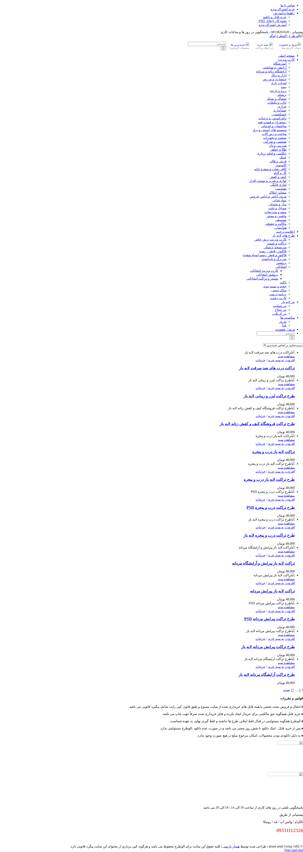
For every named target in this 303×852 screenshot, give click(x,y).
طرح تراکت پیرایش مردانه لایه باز (268, 647)
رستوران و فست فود (272, 122)
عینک (283, 157)
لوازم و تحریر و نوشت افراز (268, 180)
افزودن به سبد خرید (281, 360)
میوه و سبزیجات (275, 212)
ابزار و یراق (279, 75)
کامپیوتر (281, 165)
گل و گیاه (280, 173)
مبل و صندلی (278, 204)
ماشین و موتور (277, 216)
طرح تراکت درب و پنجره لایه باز (269, 535)
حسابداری (280, 110)
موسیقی (281, 220)
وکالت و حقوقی (276, 223)
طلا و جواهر (278, 149)
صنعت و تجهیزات (275, 137)
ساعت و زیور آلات (274, 134)
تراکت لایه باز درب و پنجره (273, 452)
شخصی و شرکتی (275, 141)
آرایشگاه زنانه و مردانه (271, 71)
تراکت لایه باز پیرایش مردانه (272, 591)
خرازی (282, 106)
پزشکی (282, 94)
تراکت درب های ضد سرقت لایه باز (267, 368)
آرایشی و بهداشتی (274, 67)
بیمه (284, 87)
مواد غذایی (279, 200)
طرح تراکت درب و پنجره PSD (271, 507)
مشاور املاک (278, 192)
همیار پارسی (231, 846)
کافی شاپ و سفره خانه (270, 169)
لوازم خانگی (278, 184)
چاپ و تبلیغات (277, 102)
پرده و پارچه (278, 91)
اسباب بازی (279, 83)
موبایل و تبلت (277, 208)
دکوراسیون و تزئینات (272, 118)
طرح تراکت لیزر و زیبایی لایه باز (269, 396)
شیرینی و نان (278, 145)
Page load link (293, 850)
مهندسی (281, 188)
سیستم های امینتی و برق (270, 130)
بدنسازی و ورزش (275, 79)
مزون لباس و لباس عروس (268, 196)
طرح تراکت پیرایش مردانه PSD (269, 619)
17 (292, 690)
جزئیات (260, 360)
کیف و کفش (278, 177)
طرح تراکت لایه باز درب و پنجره (269, 479)
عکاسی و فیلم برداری (272, 153)
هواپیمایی (280, 227)
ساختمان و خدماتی (274, 126)
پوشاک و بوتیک (277, 98)
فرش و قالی (278, 161)
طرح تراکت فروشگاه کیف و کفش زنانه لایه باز (257, 424)
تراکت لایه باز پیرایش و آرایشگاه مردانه (263, 563)
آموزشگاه (280, 63)
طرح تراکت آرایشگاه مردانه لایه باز (267, 674)
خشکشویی (279, 114)
